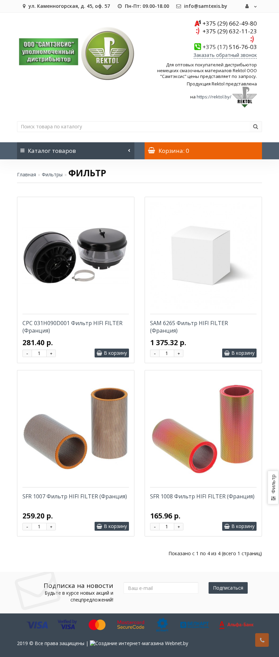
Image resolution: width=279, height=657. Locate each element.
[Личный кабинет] (251, 6)
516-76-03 (229, 47)
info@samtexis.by (205, 6)
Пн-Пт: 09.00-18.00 (146, 6)
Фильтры (52, 174)
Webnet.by (176, 643)
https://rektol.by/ (214, 97)
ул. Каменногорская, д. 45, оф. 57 (68, 6)
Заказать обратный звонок (225, 55)
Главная (26, 174)
